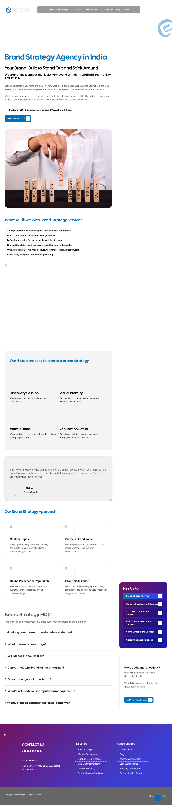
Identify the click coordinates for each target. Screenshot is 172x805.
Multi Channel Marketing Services (138, 623)
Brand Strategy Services (138, 596)
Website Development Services (142, 604)
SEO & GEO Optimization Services (138, 613)
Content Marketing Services (140, 632)
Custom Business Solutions (139, 640)
